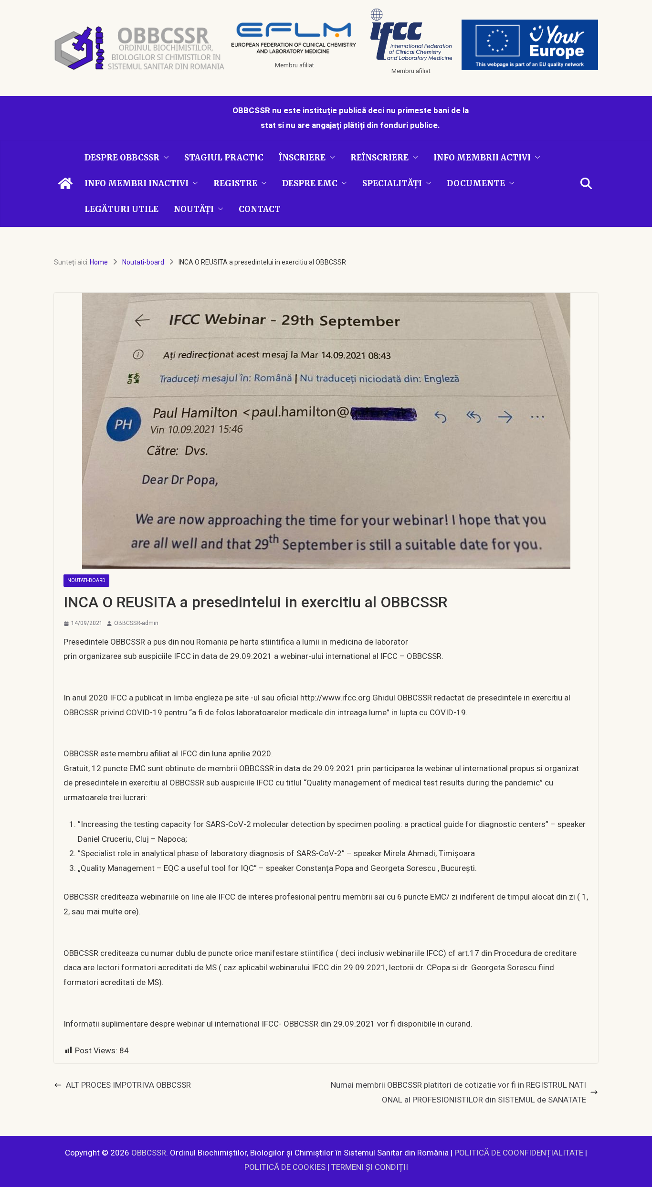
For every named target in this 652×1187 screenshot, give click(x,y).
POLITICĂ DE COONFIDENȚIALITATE (518, 1152)
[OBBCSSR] (65, 183)
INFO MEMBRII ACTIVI (482, 157)
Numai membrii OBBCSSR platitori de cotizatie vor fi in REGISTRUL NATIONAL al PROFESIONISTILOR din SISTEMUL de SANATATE (458, 1092)
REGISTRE (235, 183)
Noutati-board (86, 580)
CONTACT (260, 209)
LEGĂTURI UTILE (121, 209)
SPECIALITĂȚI (392, 183)
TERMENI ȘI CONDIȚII (369, 1167)
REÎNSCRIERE (379, 157)
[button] (164, 157)
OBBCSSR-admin (136, 623)
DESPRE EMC (309, 183)
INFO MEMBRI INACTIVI (136, 183)
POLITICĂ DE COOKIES (285, 1167)
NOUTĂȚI (194, 209)
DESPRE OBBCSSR (121, 157)
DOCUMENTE (476, 183)
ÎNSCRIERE (302, 157)
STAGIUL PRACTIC (223, 157)
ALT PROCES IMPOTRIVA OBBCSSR (128, 1085)
